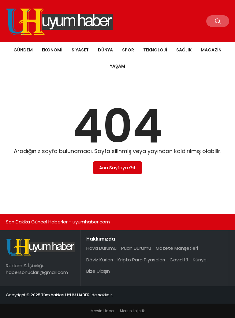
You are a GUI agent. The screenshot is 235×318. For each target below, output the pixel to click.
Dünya (105, 50)
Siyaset (80, 50)
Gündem (23, 50)
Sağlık (184, 50)
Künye (200, 259)
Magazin (211, 50)
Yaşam (117, 66)
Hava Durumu (101, 248)
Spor (128, 50)
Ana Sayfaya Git (117, 167)
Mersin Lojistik (132, 310)
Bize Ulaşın (98, 271)
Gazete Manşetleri (177, 248)
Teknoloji (155, 50)
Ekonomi (52, 50)
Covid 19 (179, 259)
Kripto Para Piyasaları (141, 259)
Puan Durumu (136, 248)
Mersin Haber (102, 310)
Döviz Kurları (99, 259)
